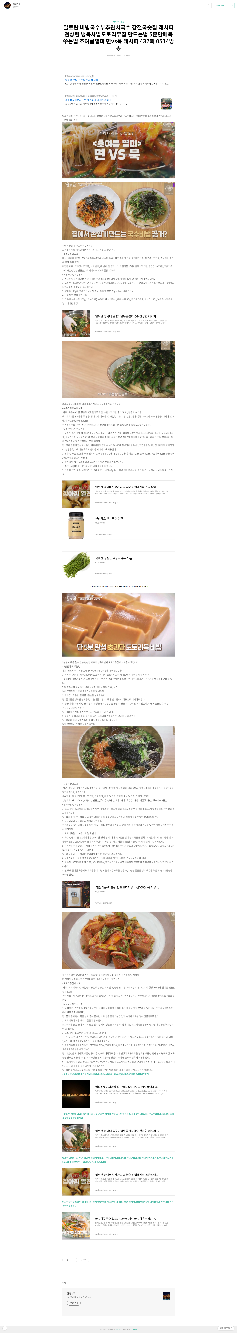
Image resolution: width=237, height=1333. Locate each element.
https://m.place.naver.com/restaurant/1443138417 (88, 96)
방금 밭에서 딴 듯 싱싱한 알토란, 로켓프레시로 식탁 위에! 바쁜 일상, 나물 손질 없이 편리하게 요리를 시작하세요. (117, 84)
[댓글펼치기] (67, 1283)
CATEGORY (219, 6)
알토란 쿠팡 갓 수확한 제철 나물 (81, 80)
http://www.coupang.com (77, 76)
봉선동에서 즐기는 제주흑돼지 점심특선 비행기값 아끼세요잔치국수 (96, 104)
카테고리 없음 (118, 22)
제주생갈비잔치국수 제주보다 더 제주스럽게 (88, 100)
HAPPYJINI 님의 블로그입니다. (79, 1297)
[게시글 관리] (74, 1260)
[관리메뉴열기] (5, 1328)
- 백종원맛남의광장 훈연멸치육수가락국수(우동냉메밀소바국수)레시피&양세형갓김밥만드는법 (105, 1074)
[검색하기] (208, 5)
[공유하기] (70, 1260)
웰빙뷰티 (17, 4)
